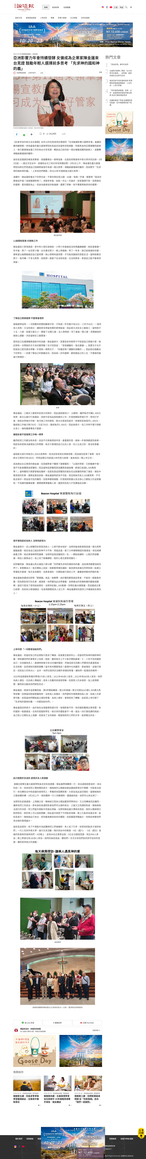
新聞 (46, 7)
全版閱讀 (66, 7)
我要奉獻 (96, 1030)
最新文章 (18, 18)
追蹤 (41, 73)
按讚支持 (58, 1022)
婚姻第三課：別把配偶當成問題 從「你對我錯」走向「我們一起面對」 (87, 1099)
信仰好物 (55, 7)
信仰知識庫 (85, 18)
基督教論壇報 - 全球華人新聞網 (24, 7)
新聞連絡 (30, 1138)
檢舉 (100, 72)
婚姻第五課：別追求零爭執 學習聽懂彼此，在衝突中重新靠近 (26, 1099)
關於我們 (18, 1138)
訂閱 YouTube (88, 1022)
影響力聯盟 (62, 18)
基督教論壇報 (31, 18)
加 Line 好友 (29, 1022)
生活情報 (73, 18)
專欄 (52, 18)
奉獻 (121, 7)
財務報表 (112, 1138)
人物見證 (43, 18)
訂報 (115, 7)
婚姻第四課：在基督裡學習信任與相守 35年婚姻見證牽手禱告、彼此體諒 (57, 1099)
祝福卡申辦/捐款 (127, 1138)
